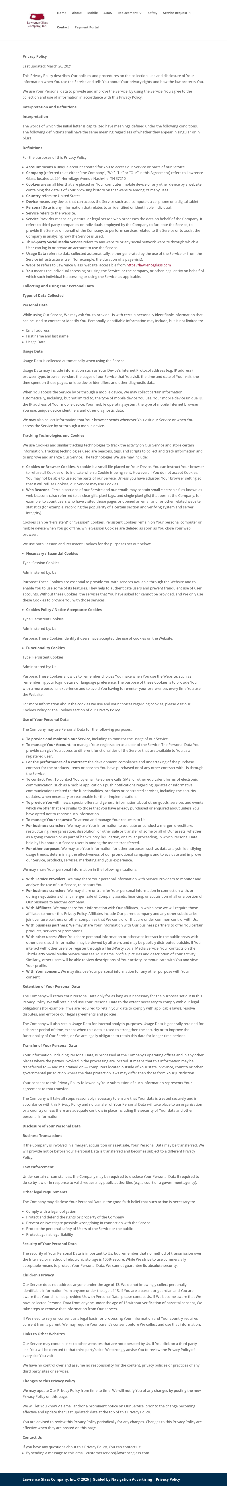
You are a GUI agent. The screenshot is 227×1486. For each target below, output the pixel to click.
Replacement (128, 13)
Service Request (175, 13)
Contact (63, 27)
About (77, 13)
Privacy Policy (168, 1479)
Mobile (92, 13)
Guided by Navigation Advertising (122, 1479)
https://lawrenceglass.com (149, 265)
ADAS (108, 13)
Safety (152, 13)
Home (61, 13)
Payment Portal (87, 27)
